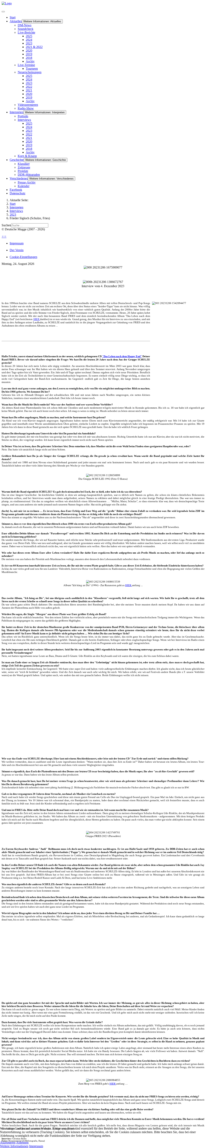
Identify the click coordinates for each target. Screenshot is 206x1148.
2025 (29, 36)
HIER (36, 319)
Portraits (23, 116)
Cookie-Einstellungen (23, 257)
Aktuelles (16, 21)
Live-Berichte (26, 32)
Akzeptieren (7, 1142)
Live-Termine (26, 65)
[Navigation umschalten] (3, 11)
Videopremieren (28, 104)
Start (12, 17)
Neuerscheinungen (29, 72)
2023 (29, 43)
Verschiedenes (19, 178)
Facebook (16, 189)
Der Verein (17, 250)
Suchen (6, 225)
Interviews (24, 119)
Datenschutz (17, 193)
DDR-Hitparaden (29, 174)
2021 (29, 90)
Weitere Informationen (14, 1146)
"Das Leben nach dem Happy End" (122, 356)
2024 (29, 39)
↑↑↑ (4, 236)
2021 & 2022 (34, 47)
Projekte (23, 171)
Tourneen (32, 68)
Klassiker (24, 163)
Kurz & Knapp (27, 156)
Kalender (23, 186)
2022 (29, 86)
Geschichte (17, 159)
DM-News (24, 25)
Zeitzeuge (24, 167)
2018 (29, 57)
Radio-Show (26, 108)
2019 (29, 54)
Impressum (17, 243)
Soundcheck (25, 29)
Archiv (30, 61)
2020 (29, 50)
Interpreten (16, 112)
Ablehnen (22, 1142)
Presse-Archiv (27, 182)
